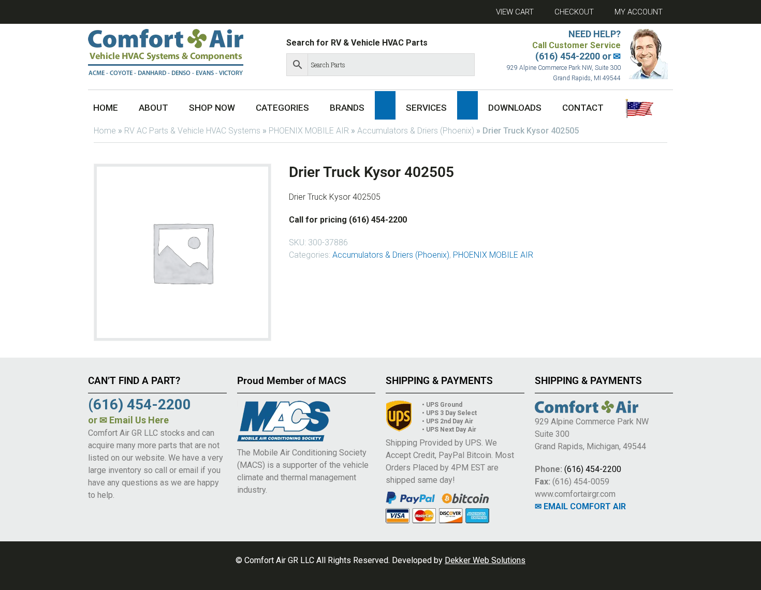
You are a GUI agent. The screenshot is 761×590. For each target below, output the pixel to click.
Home (105, 107)
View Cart (515, 12)
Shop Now (212, 107)
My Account (638, 12)
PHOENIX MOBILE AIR (309, 131)
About (153, 107)
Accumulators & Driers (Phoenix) (415, 131)
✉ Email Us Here (134, 420)
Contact (583, 107)
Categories (282, 107)
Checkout (574, 12)
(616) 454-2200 (592, 469)
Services (426, 107)
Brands (347, 107)
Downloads (515, 107)
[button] (385, 105)
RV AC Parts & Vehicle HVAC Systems (192, 131)
